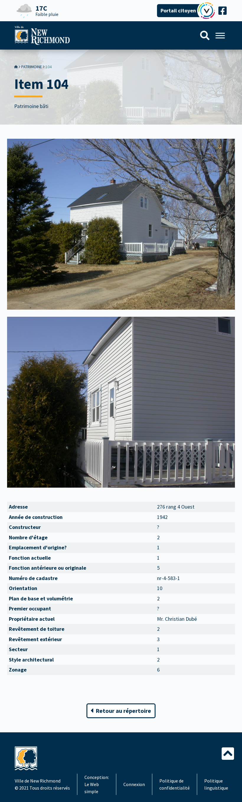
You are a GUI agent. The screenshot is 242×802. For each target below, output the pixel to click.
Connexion (134, 784)
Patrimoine (31, 66)
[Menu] (220, 35)
